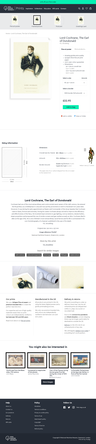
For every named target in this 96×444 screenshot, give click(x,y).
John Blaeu (10, 374)
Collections (38, 8)
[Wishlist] (86, 8)
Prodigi (88, 439)
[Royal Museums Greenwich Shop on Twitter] (69, 408)
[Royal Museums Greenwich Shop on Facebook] (64, 408)
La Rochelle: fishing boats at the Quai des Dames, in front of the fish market (80, 372)
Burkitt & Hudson (55, 377)
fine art (55, 255)
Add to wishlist (67, 116)
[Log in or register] (82, 8)
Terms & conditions (40, 409)
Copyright (37, 422)
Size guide (84, 78)
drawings (47, 255)
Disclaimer (37, 406)
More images (48, 382)
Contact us (9, 409)
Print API (81, 439)
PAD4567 (64, 255)
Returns (8, 419)
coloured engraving (34, 255)
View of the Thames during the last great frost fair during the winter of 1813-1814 (59, 373)
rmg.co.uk (83, 407)
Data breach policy (40, 419)
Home (8, 33)
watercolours (74, 255)
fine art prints (25, 320)
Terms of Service (39, 425)
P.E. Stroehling (64, 43)
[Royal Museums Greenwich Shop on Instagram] (73, 408)
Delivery (67, 325)
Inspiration (29, 8)
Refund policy (38, 428)
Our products (10, 412)
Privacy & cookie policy (41, 412)
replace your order (81, 331)
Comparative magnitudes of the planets (37, 371)
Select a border (68, 88)
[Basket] (90, 8)
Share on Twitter (81, 116)
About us (8, 406)
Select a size (75, 78)
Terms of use (38, 416)
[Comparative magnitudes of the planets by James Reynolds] (37, 360)
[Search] (79, 8)
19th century (20, 255)
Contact (63, 8)
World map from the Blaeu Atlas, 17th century (15, 371)
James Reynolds (33, 374)
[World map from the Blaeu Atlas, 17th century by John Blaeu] (16, 360)
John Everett (75, 376)
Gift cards (55, 8)
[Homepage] (14, 8)
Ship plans (47, 8)
